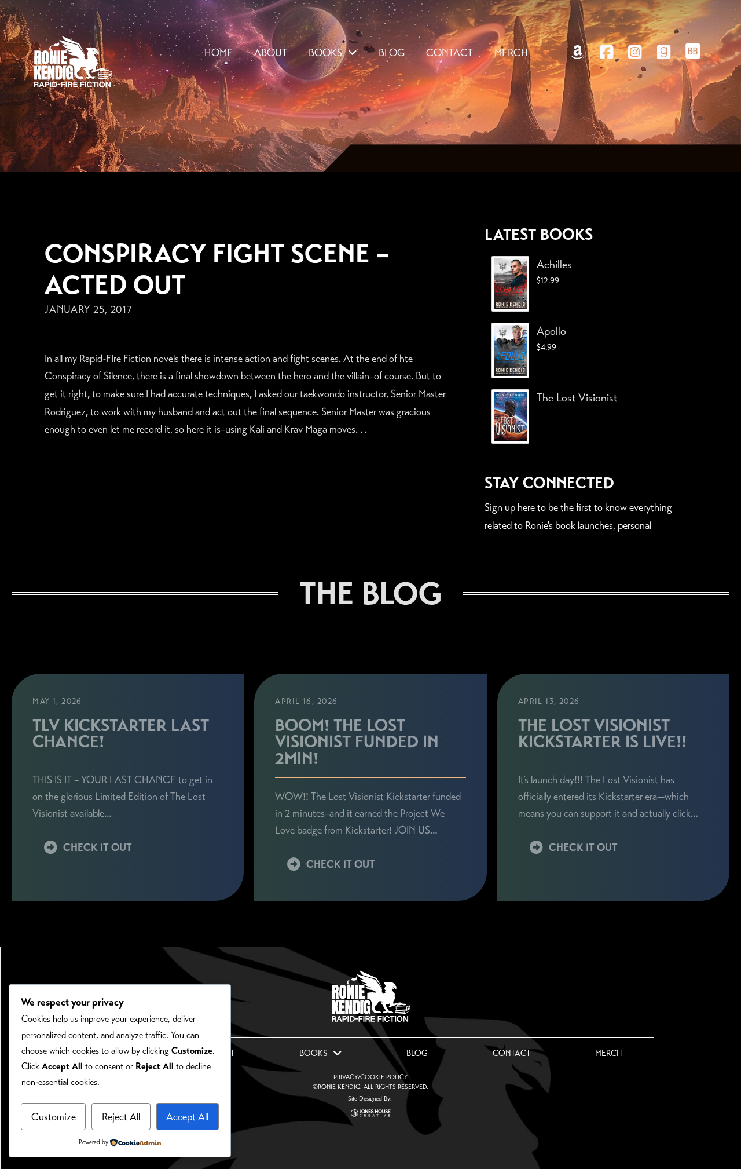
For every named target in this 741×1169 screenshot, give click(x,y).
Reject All (121, 1116)
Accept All (187, 1116)
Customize (53, 1116)
